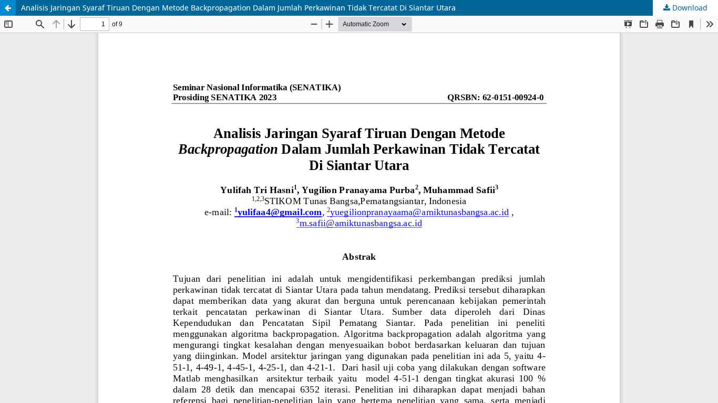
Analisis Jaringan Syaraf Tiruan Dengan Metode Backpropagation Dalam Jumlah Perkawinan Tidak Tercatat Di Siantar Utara (238, 8)
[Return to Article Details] (8, 8)
